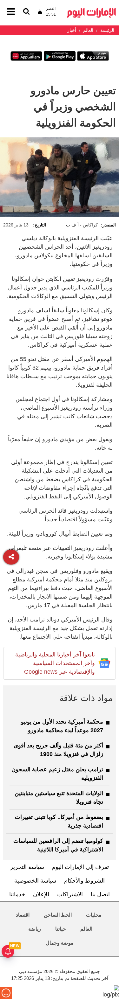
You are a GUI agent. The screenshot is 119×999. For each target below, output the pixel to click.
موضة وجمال (60, 943)
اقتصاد (23, 915)
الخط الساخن (58, 915)
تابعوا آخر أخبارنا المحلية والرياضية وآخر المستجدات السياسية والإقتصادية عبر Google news (55, 663)
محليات (94, 915)
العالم (86, 929)
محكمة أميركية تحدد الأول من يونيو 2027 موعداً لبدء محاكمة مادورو (62, 725)
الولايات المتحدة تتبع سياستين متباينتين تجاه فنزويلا (59, 797)
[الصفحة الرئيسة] (91, 9)
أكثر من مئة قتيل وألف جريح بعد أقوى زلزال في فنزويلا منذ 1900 (58, 749)
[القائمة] (26, 12)
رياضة (34, 929)
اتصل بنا (100, 894)
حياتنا (60, 929)
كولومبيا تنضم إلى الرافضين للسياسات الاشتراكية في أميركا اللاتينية (58, 845)
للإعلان (41, 894)
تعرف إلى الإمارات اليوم (80, 867)
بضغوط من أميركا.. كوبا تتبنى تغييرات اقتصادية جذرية (59, 821)
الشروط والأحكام (84, 881)
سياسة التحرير (27, 867)
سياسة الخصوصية (35, 881)
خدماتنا (17, 894)
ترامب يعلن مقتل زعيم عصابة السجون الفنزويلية (57, 773)
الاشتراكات (70, 894)
